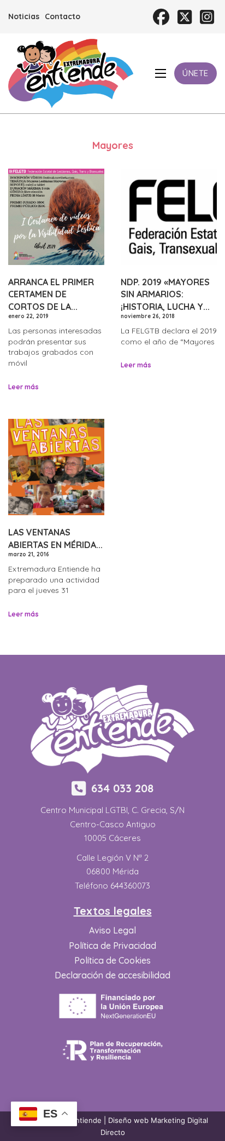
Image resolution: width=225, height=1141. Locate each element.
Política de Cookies (112, 960)
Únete (195, 73)
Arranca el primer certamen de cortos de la (51, 294)
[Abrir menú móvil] (160, 73)
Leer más (23, 387)
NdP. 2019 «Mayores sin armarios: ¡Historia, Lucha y (165, 294)
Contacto (62, 16)
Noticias (23, 16)
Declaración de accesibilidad (112, 975)
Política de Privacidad (112, 945)
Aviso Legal (112, 930)
